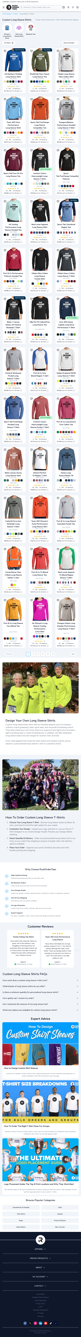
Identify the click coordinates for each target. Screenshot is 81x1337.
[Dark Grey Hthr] (13, 434)
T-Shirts (15, 14)
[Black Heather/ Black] (10, 332)
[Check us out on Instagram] (35, 1323)
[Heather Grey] (12, 383)
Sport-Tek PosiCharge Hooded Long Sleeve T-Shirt (13, 425)
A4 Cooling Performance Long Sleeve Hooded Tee (13, 227)
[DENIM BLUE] (72, 480)
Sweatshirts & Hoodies (21, 1207)
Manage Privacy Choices (40, 1297)
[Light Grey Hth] (8, 434)
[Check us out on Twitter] (30, 1323)
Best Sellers (21, 1227)
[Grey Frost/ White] (42, 480)
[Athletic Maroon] (5, 638)
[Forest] (60, 334)
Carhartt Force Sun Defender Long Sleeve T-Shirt (13, 524)
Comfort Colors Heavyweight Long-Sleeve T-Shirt (40, 176)
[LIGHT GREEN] (45, 183)
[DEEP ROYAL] (69, 480)
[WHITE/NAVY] (8, 332)
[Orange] (60, 432)
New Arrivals (60, 1227)
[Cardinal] (48, 232)
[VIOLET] (42, 432)
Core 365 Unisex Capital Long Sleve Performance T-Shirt (66, 325)
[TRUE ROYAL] (63, 334)
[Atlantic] (21, 480)
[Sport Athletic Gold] (19, 132)
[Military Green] (45, 232)
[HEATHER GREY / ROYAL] (72, 232)
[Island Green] (45, 432)
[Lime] (69, 531)
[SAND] (63, 81)
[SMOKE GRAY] (66, 480)
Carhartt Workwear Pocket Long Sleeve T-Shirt (13, 376)
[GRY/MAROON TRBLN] (21, 332)
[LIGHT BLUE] (16, 81)
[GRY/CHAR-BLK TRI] (13, 332)
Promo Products (60, 1220)
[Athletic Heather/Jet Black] (38, 383)
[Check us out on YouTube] (45, 1323)
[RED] (74, 81)
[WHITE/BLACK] (19, 332)
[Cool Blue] (34, 232)
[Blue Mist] (66, 132)
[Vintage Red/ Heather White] (60, 582)
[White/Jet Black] (44, 383)
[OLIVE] (8, 81)
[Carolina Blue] (40, 81)
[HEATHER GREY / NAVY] (60, 232)
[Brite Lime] (9, 383)
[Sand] (63, 132)
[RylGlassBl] (8, 534)
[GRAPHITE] (8, 235)
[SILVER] (13, 235)
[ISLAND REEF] (40, 183)
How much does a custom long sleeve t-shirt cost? (25, 980)
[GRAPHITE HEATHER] (66, 381)
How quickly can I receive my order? (18, 998)
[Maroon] (31, 132)
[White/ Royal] (33, 383)
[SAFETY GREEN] (38, 283)
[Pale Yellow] (69, 132)
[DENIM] (37, 432)
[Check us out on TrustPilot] (56, 1323)
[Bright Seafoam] (13, 183)
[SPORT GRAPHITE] (48, 531)
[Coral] (60, 638)
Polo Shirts (21, 1214)
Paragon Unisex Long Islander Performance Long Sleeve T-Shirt (66, 626)
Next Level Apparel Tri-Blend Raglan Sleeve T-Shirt (66, 575)
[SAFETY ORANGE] (46, 283)
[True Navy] (21, 183)
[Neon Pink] (34, 132)
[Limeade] (66, 638)
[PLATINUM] (69, 334)
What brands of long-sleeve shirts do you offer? (24, 986)
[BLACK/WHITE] (16, 332)
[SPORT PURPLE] (34, 531)
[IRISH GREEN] (66, 81)
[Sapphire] (8, 183)
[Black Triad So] (19, 434)
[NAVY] (41, 283)
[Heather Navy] (66, 432)
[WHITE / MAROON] (63, 232)
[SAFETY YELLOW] (37, 531)
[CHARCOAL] (60, 81)
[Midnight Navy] (42, 232)
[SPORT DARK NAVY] (45, 531)
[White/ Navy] (46, 383)
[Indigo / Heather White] (66, 582)
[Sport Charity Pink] (8, 132)
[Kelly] (58, 432)
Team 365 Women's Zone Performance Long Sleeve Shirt (39, 524)
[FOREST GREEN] (10, 81)
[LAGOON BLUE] (40, 432)
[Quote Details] (21, 91)
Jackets (60, 1214)
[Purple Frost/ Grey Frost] (45, 480)
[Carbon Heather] (6, 383)
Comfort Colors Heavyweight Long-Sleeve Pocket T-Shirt (39, 425)
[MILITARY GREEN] (58, 81)
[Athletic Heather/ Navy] (35, 383)
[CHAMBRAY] (34, 432)
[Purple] (37, 132)
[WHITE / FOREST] (74, 232)
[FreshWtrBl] (10, 534)
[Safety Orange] (66, 531)
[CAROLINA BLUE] (58, 281)
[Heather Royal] (31, 582)
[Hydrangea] (37, 183)
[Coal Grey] (34, 582)
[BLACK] (13, 81)
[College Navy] (35, 335)
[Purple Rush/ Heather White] (69, 582)
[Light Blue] (19, 183)
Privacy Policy (40, 1304)
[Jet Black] (8, 281)
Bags (21, 1220)
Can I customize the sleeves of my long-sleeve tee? (25, 1004)
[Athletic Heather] (58, 531)
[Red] (31, 232)
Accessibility (40, 1294)
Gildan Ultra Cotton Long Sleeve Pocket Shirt (40, 276)
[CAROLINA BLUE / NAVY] (58, 232)
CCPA (40, 1307)
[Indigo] (37, 232)
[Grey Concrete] (48, 132)
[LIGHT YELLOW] (5, 81)
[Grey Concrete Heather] (42, 132)
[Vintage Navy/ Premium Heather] (58, 582)
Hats (60, 1207)
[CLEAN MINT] (58, 480)
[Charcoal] (13, 281)
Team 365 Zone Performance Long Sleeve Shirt (13, 125)
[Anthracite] (38, 335)
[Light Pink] (60, 281)
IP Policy (41, 1313)
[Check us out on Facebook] (25, 1323)
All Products (6, 14)
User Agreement (40, 1300)
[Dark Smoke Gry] (10, 183)
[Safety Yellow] (14, 585)
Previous (9, 654)
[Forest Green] (31, 81)
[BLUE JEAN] (31, 432)
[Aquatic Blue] (13, 638)
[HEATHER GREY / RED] (66, 232)
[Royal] (37, 81)
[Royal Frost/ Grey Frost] (40, 480)
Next (73, 654)
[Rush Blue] (41, 335)
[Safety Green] (60, 132)
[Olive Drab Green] (69, 432)
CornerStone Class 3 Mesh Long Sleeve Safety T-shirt (13, 575)
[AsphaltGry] (19, 534)
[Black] (65, 186)
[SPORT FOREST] (5, 132)
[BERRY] (42, 183)
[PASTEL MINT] (19, 235)
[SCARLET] (21, 81)
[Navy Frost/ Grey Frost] (48, 480)
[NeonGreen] (19, 281)
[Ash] (16, 638)
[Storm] (8, 480)
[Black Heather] (45, 582)
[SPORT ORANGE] (21, 132)
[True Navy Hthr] (10, 434)
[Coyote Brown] (45, 132)
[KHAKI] (48, 183)
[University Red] (33, 335)
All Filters (7, 43)
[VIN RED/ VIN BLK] (74, 582)
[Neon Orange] (72, 132)
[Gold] (48, 81)
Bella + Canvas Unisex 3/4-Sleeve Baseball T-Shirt (13, 325)
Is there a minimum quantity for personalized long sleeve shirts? (31, 992)
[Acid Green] (74, 334)
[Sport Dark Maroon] (13, 132)
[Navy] (34, 81)
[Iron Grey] (70, 186)
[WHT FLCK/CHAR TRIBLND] (5, 332)
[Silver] (59, 186)
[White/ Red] (41, 383)
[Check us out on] (40, 1323)
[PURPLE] (19, 81)
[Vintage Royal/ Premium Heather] (63, 582)
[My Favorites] (73, 7)
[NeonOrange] (5, 281)
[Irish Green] (42, 81)
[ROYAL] (37, 636)
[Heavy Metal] (40, 232)
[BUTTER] (34, 183)
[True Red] (73, 186)
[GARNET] (74, 281)
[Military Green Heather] (42, 582)
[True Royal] (16, 183)
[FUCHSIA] (34, 636)
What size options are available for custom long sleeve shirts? (30, 1010)
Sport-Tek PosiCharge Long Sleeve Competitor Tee (39, 125)
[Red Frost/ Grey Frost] (37, 480)
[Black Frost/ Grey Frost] (34, 480)
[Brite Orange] (14, 383)
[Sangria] (72, 432)
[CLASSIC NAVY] (72, 334)
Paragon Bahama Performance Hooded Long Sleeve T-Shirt (66, 125)
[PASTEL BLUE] (16, 235)
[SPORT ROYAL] (40, 531)
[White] (40, 132)
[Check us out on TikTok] (51, 1323)
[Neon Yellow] (45, 81)
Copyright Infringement (40, 1310)
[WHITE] (72, 81)
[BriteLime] (13, 534)
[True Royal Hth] (16, 434)
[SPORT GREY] (69, 81)
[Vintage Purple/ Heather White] (72, 582)
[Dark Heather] (72, 381)
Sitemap (40, 1316)
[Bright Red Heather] (40, 582)
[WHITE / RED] (69, 232)
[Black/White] (31, 480)
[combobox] (40, 7)
